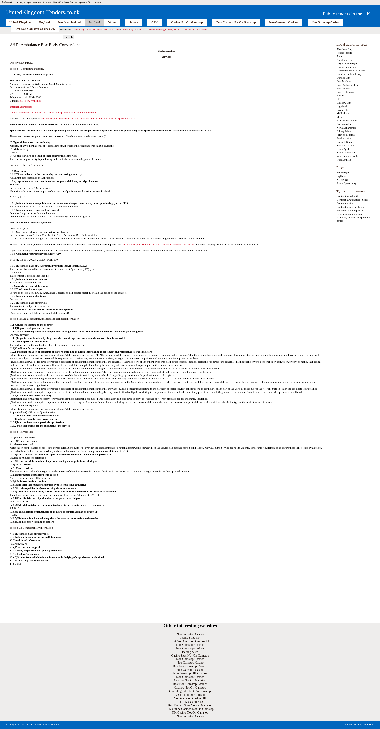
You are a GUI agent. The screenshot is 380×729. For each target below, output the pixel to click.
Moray (340, 116)
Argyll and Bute (345, 59)
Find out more (94, 2)
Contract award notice (348, 196)
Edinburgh (343, 172)
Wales (112, 22)
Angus (340, 56)
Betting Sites (190, 652)
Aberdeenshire (344, 52)
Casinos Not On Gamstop (190, 680)
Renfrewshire (344, 138)
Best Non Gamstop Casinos (190, 666)
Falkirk (340, 95)
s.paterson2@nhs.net (29, 100)
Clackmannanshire (347, 67)
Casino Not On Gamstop (187, 22)
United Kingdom (20, 22)
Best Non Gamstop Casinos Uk (190, 641)
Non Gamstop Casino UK (190, 698)
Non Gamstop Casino (325, 22)
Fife (339, 99)
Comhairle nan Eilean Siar (351, 70)
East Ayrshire (344, 81)
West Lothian (344, 159)
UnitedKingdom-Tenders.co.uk (43, 12)
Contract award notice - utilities (353, 199)
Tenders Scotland (112, 29)
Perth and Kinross (346, 134)
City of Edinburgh (347, 63)
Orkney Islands (345, 131)
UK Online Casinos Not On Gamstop (190, 709)
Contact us (368, 724)
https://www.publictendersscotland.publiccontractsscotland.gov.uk (158, 244)
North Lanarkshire (346, 127)
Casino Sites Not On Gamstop (190, 655)
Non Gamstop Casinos (283, 22)
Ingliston (341, 176)
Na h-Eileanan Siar (347, 120)
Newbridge (342, 179)
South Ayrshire (344, 149)
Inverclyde (342, 109)
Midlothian (343, 113)
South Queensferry (346, 183)
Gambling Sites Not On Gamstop (190, 691)
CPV (154, 22)
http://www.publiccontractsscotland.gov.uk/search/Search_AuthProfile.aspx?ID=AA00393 (89, 118)
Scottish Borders (345, 141)
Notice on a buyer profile (350, 210)
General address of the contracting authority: (34, 112)
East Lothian (343, 88)
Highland (342, 106)
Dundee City (343, 77)
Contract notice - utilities (350, 206)
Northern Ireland (69, 22)
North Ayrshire (344, 124)
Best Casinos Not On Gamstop (236, 22)
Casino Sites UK (190, 637)
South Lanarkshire (346, 152)
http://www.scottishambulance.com (77, 112)
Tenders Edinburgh (157, 29)
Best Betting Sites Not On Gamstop (190, 705)
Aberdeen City (344, 49)
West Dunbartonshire (348, 156)
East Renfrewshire (346, 92)
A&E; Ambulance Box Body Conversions (187, 29)
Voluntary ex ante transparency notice (353, 219)
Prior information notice (349, 214)
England (44, 22)
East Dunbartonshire (347, 84)
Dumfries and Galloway (349, 74)
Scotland (94, 22)
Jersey (133, 22)
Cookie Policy (353, 724)
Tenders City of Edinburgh (133, 29)
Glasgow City (344, 102)
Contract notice (345, 203)
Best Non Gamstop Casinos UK (35, 28)
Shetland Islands (345, 145)
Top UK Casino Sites (190, 701)
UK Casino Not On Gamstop (190, 712)
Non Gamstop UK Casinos (190, 673)
